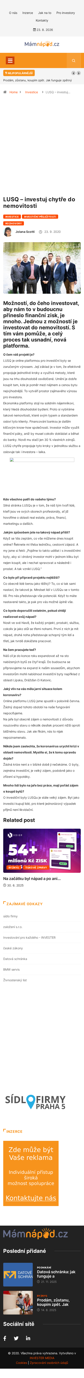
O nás (13, 13)
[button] (73, 73)
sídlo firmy (10, 916)
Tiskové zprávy (36, 867)
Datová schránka (15, 959)
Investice (31, 92)
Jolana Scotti (25, 231)
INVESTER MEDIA (42, 1358)
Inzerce (27, 13)
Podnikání (44, 1267)
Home (13, 92)
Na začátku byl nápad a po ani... (32, 878)
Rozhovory (13, 223)
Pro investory (65, 13)
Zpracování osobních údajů (49, 1363)
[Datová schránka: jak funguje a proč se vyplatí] (18, 1274)
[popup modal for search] (74, 60)
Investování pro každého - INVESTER (29, 937)
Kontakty (42, 20)
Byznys (14, 867)
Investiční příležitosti (40, 216)
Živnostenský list (15, 980)
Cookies (21, 1363)
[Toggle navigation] (10, 60)
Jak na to (44, 13)
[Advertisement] (42, 147)
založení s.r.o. (12, 927)
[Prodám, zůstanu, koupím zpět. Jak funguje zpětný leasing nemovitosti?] (18, 1303)
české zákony (13, 948)
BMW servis (11, 969)
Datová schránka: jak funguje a (56, 1274)
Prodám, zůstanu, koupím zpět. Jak (53, 1302)
